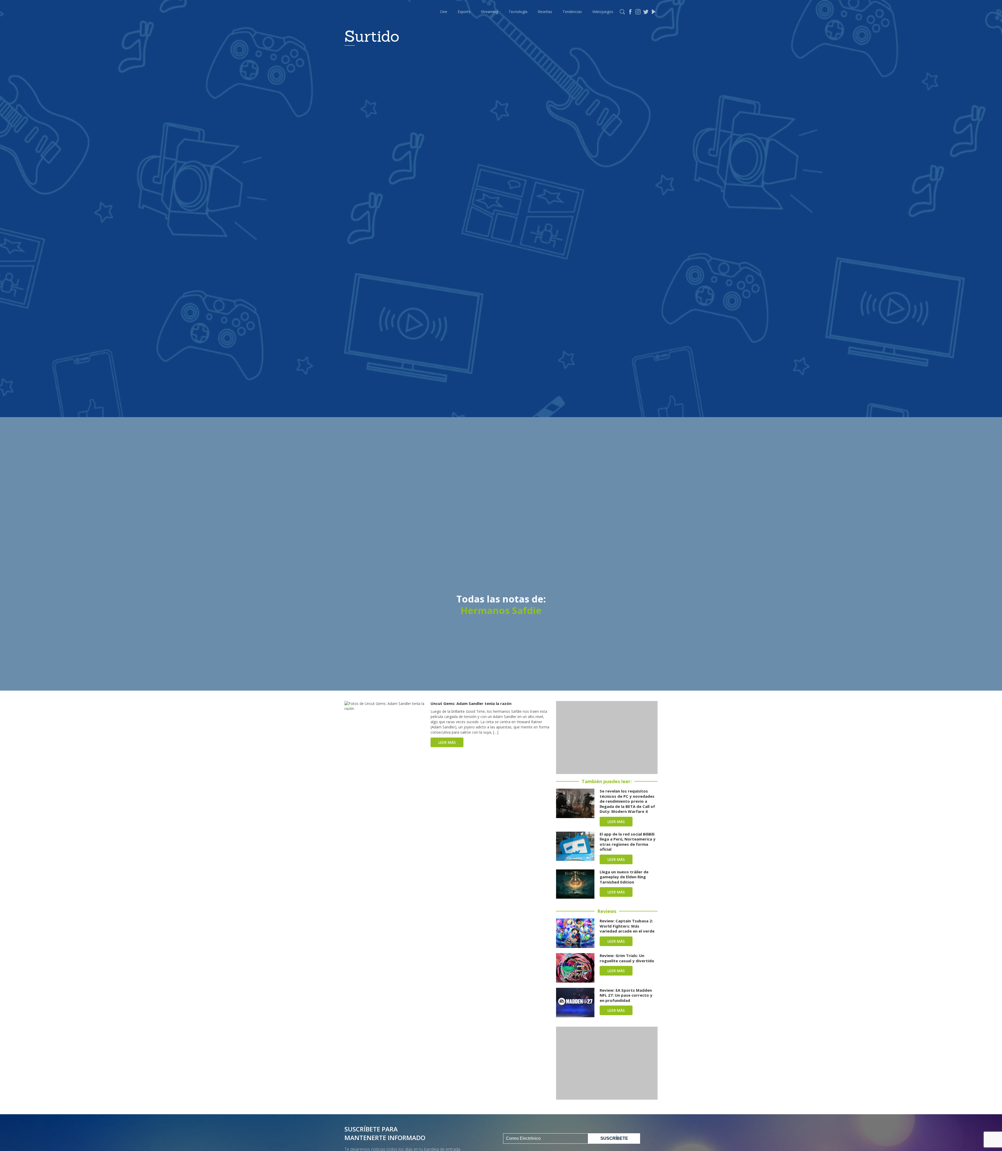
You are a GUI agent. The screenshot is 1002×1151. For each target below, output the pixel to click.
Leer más (447, 742)
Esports (464, 11)
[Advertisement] (607, 737)
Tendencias (572, 11)
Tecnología (518, 11)
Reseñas (545, 11)
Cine (443, 11)
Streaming (489, 11)
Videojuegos (602, 11)
